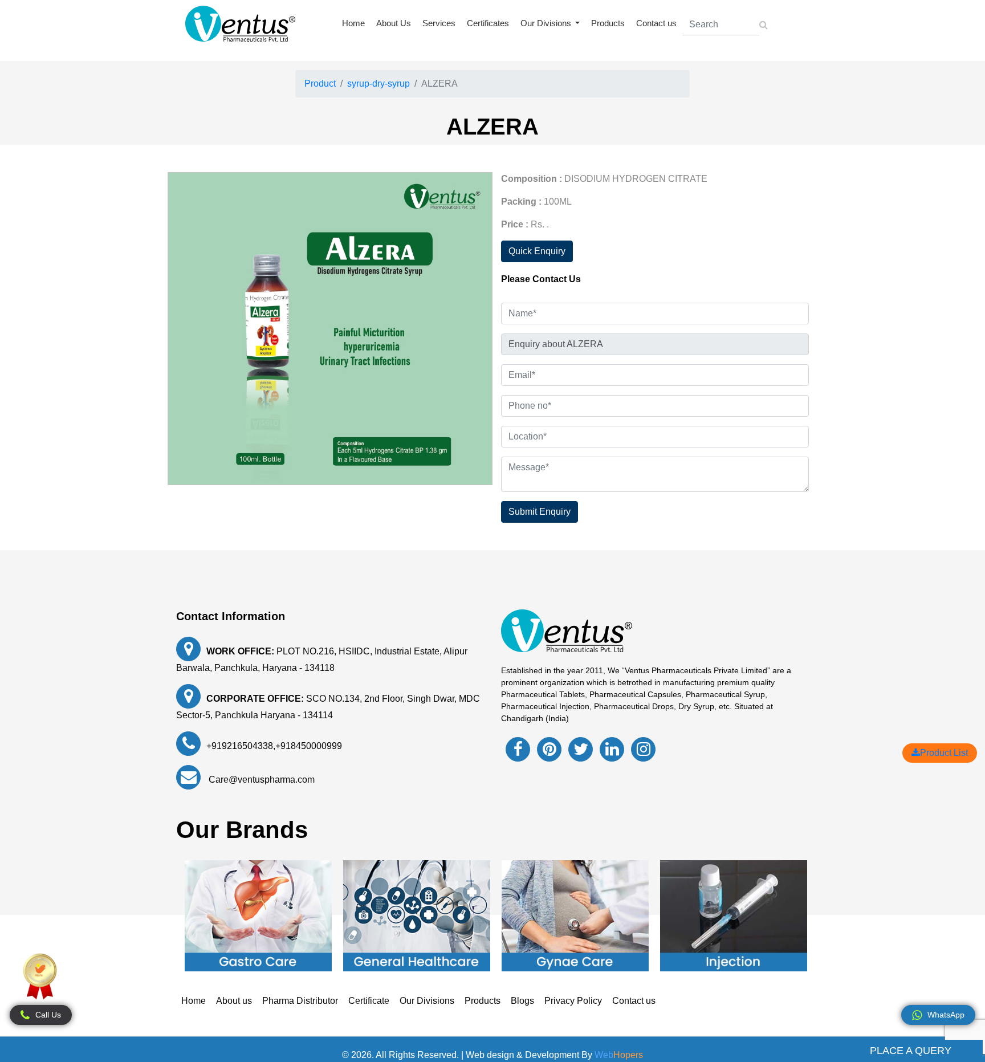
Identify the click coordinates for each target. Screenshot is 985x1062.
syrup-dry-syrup (378, 83)
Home (353, 23)
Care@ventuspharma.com (260, 779)
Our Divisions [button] (546, 23)
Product (320, 83)
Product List (944, 753)
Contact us (656, 23)
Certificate (368, 1001)
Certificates (488, 23)
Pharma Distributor (300, 1001)
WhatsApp (945, 1014)
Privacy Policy (573, 1001)
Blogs (522, 1001)
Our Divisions (427, 1001)
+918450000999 (308, 746)
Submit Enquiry (539, 511)
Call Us (48, 1014)
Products (608, 23)
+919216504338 (239, 746)
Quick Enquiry (536, 251)
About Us (393, 23)
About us (234, 1001)
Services (438, 23)
